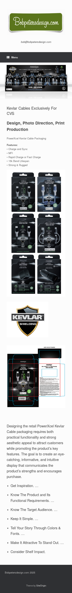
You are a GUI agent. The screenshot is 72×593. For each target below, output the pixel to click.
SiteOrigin (41, 585)
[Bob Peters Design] (36, 22)
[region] (36, 81)
